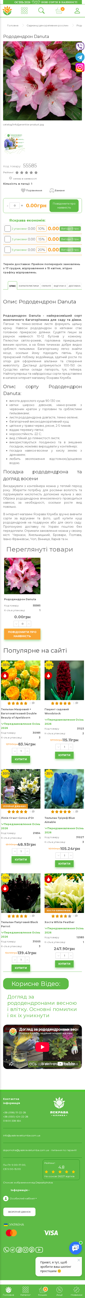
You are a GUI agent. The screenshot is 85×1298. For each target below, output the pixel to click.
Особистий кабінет (22, 1198)
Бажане (60, 190)
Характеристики (29, 286)
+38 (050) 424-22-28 (15, 1116)
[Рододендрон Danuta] (42, 80)
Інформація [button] (19, 1190)
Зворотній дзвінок (19, 1212)
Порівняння (34, 190)
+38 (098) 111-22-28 (14, 1112)
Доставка (74, 286)
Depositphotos (44, 1182)
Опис (12, 286)
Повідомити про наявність (22, 634)
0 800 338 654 (12, 1120)
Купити (21, 759)
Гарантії (46, 286)
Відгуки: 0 (60, 286)
